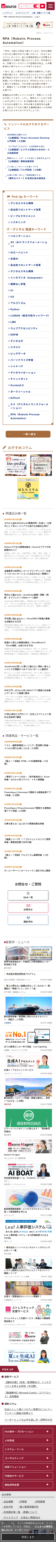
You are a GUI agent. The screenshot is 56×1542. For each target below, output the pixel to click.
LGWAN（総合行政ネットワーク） (30, 315)
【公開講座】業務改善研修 (28, 160)
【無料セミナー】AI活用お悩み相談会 (26, 177)
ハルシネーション (20, 236)
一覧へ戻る (29, 434)
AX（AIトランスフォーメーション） (28, 244)
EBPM (14, 334)
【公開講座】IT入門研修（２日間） (25, 168)
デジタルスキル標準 (21, 203)
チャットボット (19, 379)
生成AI (14, 258)
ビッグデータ (18, 353)
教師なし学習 (18, 284)
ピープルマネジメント (23, 216)
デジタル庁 (16, 341)
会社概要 (8, 1501)
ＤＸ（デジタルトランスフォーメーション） (29, 406)
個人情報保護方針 (29, 1506)
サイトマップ (11, 1517)
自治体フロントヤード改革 (25, 209)
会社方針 (8, 1506)
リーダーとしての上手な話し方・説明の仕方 (28, 1419)
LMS (13, 322)
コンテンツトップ (22, 13)
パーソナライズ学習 (21, 360)
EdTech (15, 398)
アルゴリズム (18, 303)
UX (12, 296)
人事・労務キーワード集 (41, 13)
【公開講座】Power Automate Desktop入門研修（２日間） (28, 138)
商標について (30, 1512)
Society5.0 (17, 385)
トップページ (7, 13)
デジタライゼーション (23, 372)
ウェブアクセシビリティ (24, 328)
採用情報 (40, 1501)
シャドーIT (16, 366)
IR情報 (23, 1501)
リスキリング (18, 222)
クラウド (15, 347)
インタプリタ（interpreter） (27, 277)
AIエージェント (19, 252)
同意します (28, 1537)
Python (15, 309)
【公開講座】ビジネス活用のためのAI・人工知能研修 (28, 149)
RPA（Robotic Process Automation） (25, 416)
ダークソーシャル (20, 391)
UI (11, 290)
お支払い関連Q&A (30, 1517)
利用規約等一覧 (12, 1512)
